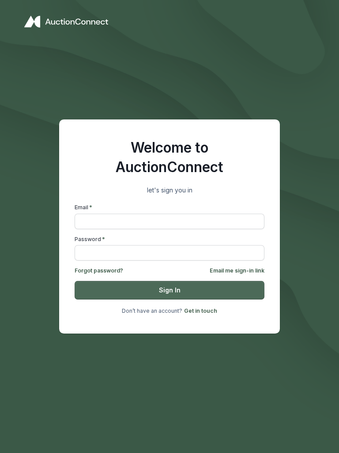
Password (90, 239)
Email (83, 207)
